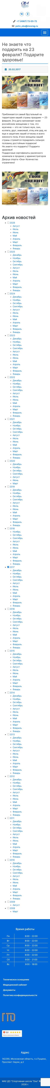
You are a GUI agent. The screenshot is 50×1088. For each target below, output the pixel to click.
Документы (9, 990)
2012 (12, 776)
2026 (12, 222)
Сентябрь (18, 264)
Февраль (17, 245)
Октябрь (17, 261)
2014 (12, 692)
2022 (12, 377)
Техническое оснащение (16, 979)
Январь (16, 248)
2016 (12, 609)
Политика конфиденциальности (20, 995)
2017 (12, 567)
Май (15, 235)
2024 (12, 293)
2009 (12, 901)
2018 (12, 528)
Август (16, 226)
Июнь (15, 232)
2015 (12, 650)
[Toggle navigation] (44, 32)
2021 (12, 419)
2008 (12, 908)
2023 (12, 335)
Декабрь (17, 255)
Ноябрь (17, 258)
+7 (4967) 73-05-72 (27, 21)
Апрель (16, 238)
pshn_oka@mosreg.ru (26, 26)
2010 (12, 860)
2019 (12, 486)
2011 (12, 818)
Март (15, 242)
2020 (12, 461)
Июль (15, 229)
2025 (12, 251)
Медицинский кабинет (15, 984)
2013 (12, 734)
